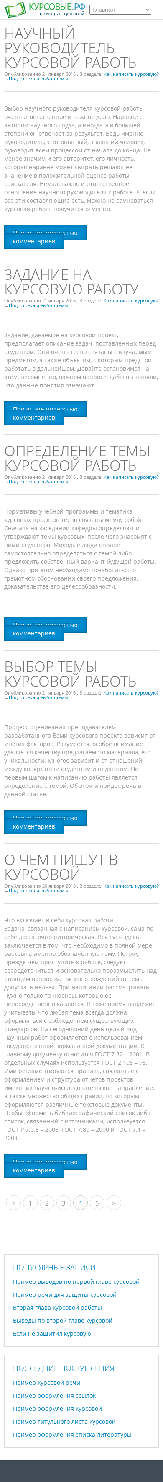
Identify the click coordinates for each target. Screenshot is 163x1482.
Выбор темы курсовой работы (72, 673)
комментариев (34, 241)
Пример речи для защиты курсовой (65, 1295)
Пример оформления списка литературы (72, 1434)
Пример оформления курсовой (57, 1408)
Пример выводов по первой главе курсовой (76, 1282)
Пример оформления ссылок (54, 1395)
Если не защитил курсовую (52, 1333)
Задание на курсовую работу (71, 281)
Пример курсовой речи (46, 1382)
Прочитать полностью (45, 233)
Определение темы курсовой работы (77, 458)
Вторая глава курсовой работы (57, 1308)
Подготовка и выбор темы (38, 78)
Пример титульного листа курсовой (64, 1421)
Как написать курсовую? (131, 74)
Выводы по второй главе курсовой (62, 1321)
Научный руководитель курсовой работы (72, 47)
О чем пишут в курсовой (61, 866)
